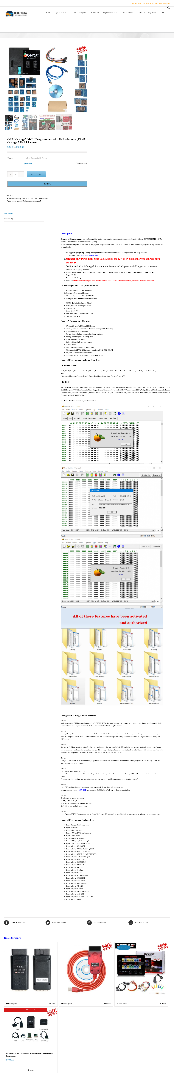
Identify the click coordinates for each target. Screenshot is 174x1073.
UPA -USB (82, 790)
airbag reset (16, 201)
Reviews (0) (8, 218)
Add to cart (36, 174)
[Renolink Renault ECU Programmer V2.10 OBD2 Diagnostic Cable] (86, 962)
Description (8, 213)
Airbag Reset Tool (22, 198)
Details (53, 1003)
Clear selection (81, 163)
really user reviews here (89, 255)
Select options (12, 1003)
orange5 (38, 201)
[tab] (24, 213)
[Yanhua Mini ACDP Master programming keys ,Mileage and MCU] (31, 962)
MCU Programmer (27, 201)
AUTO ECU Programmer (39, 198)
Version (10, 158)
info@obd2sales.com (163, 3)
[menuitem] (50, 12)
